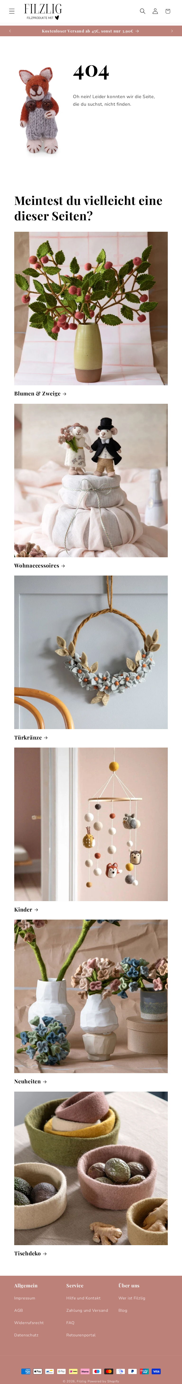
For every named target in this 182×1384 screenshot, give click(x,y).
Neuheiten (27, 1081)
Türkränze (28, 737)
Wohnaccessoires (36, 565)
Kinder (23, 909)
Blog (122, 1310)
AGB (18, 1310)
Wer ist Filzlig (132, 1298)
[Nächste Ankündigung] (172, 31)
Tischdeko (27, 1253)
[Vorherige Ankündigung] (10, 31)
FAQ (70, 1322)
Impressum (24, 1298)
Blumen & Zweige (37, 393)
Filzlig (81, 1381)
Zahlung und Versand (87, 1310)
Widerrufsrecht (29, 1322)
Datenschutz (26, 1335)
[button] (12, 11)
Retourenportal (81, 1335)
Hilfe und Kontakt (83, 1298)
